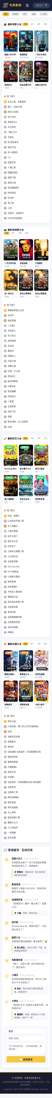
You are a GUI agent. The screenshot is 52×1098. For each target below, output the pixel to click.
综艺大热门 (13, 536)
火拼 (10, 208)
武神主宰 (12, 772)
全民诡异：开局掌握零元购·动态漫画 (24, 782)
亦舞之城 (12, 366)
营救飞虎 (12, 177)
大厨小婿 (12, 361)
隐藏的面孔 (13, 172)
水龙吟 (11, 315)
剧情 (38, 24)
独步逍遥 (12, 802)
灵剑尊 (11, 777)
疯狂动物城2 (13, 797)
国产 (13, 233)
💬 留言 (43, 14)
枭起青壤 (12, 320)
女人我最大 (13, 526)
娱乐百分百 (13, 541)
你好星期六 (13, 587)
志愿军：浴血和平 (16, 213)
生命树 (11, 346)
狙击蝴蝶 (12, 391)
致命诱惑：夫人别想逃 (18, 422)
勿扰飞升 (12, 411)
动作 (32, 24)
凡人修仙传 (13, 827)
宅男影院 (12, 5)
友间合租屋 (13, 627)
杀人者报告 (13, 152)
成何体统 (12, 341)
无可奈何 (12, 127)
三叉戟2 (11, 326)
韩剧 (26, 233)
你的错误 (12, 193)
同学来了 (12, 546)
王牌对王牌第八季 (16, 551)
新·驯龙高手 (13, 142)
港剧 (20, 233)
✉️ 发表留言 (26, 1059)
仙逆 (10, 731)
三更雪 (11, 401)
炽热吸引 (12, 396)
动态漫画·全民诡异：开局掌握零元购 (24, 752)
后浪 (10, 427)
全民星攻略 (13, 561)
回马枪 (11, 198)
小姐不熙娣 (13, 531)
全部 (25, 24)
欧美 (45, 644)
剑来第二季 (13, 792)
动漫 (34, 14)
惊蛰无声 (12, 162)
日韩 (45, 438)
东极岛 (11, 137)
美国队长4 (12, 122)
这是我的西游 (14, 622)
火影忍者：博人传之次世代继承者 (23, 726)
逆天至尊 (12, 838)
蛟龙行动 (12, 147)
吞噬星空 (12, 742)
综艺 (25, 14)
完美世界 (12, 787)
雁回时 (11, 351)
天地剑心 (12, 331)
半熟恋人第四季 (15, 592)
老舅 (10, 416)
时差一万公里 (14, 371)
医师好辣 (12, 582)
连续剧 (15, 14)
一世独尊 (12, 833)
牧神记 (11, 747)
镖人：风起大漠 (15, 107)
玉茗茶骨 (12, 406)
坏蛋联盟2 (12, 767)
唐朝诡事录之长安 (16, 310)
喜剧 (45, 24)
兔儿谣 (11, 203)
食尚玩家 (12, 612)
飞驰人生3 (12, 132)
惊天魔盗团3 (13, 188)
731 (9, 157)
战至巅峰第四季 (15, 617)
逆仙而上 (12, 376)
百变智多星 (13, 607)
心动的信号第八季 (16, 521)
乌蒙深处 (12, 386)
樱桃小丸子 (13, 822)
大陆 (32, 438)
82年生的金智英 (15, 218)
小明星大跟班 (14, 577)
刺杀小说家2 (13, 112)
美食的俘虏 (13, 757)
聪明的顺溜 (13, 762)
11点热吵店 (13, 556)
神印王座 (12, 721)
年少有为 (12, 336)
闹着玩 (11, 632)
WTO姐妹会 (13, 571)
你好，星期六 (14, 516)
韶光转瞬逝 (13, 381)
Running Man (14, 566)
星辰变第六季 (14, 817)
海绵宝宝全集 (14, 737)
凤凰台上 (12, 356)
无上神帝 (12, 812)
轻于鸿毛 (12, 117)
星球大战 (12, 183)
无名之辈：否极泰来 (17, 102)
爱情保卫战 (13, 597)
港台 (38, 438)
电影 (6, 14)
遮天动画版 (13, 807)
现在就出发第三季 (16, 602)
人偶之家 (12, 167)
